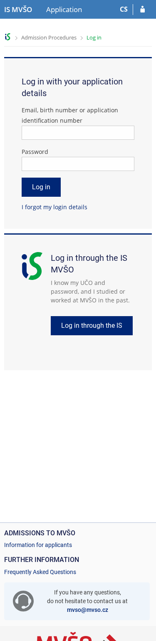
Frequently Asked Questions (40, 572)
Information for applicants (38, 545)
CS (124, 9)
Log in (94, 37)
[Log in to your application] (142, 9)
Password (35, 152)
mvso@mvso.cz (87, 609)
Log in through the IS (91, 325)
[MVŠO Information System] (7, 36)
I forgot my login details (54, 207)
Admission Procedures (49, 37)
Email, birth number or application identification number (70, 115)
